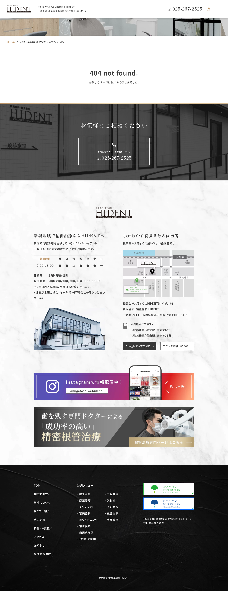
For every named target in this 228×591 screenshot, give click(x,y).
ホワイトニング (88, 520)
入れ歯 (111, 500)
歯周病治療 (86, 532)
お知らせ (39, 545)
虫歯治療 (112, 513)
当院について (42, 502)
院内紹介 (39, 520)
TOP (37, 485)
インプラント (86, 507)
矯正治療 (85, 500)
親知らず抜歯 (87, 539)
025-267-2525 (184, 9)
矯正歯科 (85, 526)
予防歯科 (112, 507)
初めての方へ (42, 494)
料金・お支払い (43, 528)
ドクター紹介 (42, 511)
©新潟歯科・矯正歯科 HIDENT (114, 577)
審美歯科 (85, 513)
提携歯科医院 (42, 554)
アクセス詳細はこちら (175, 346)
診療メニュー (85, 485)
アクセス (39, 537)
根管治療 (85, 494)
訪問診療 (112, 520)
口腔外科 (112, 494)
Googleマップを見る (138, 346)
